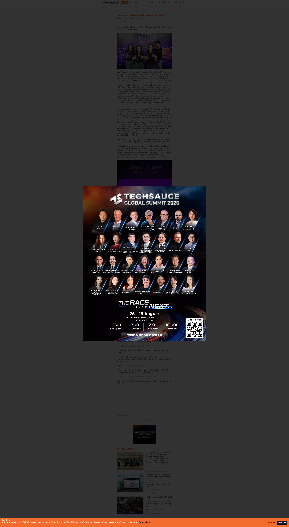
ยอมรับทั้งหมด (282, 522)
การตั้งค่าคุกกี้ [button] (272, 522)
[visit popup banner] (144, 263)
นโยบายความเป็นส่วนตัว (144, 522)
